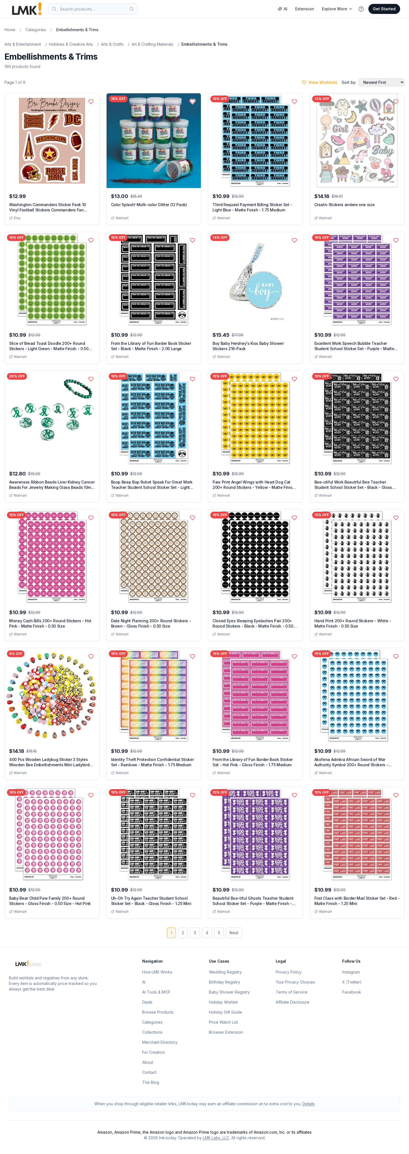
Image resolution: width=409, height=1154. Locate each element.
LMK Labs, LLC (216, 1137)
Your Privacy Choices (295, 982)
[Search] (131, 9)
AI (285, 8)
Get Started (384, 8)
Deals (147, 1002)
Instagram (351, 972)
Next (234, 932)
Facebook (351, 992)
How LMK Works (157, 972)
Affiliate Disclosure (292, 1002)
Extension (304, 8)
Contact (149, 1072)
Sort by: (349, 82)
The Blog (150, 1082)
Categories (36, 29)
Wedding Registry (225, 972)
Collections (152, 1032)
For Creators (153, 1052)
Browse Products (158, 1012)
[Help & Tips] (361, 9)
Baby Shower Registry (229, 992)
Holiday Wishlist (223, 1002)
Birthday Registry (224, 982)
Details (308, 1103)
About (147, 1062)
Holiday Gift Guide (225, 1012)
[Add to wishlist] (91, 102)
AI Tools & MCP (156, 992)
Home (9, 29)
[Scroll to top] (396, 1143)
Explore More (334, 8)
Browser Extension (226, 1032)
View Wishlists (323, 82)
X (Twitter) (352, 982)
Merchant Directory (160, 1042)
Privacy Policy (289, 972)
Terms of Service (291, 992)
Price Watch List (223, 1022)
